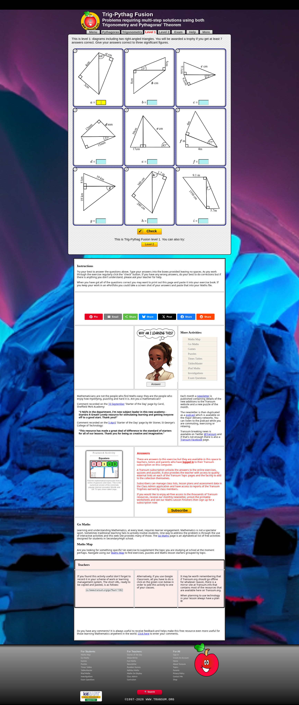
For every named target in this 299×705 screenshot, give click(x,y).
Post (169, 316)
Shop (175, 680)
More (206, 32)
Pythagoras (110, 32)
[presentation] (91, 102)
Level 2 (164, 32)
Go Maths (193, 344)
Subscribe (179, 510)
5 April (112, 422)
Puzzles (192, 353)
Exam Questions (197, 378)
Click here (143, 633)
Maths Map (194, 339)
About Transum (179, 664)
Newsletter (132, 664)
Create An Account (181, 658)
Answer (156, 384)
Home (175, 661)
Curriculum (131, 680)
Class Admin (132, 677)
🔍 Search (149, 692)
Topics (175, 667)
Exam (178, 32)
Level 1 (150, 32)
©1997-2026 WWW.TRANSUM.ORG (149, 699)
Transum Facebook (191, 439)
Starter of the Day (134, 655)
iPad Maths (194, 368)
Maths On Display (134, 674)
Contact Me (178, 677)
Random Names (134, 667)
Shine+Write (132, 658)
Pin (96, 316)
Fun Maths (131, 661)
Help (192, 32)
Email (115, 316)
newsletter (203, 396)
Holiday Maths (133, 670)
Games (192, 348)
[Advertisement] (149, 5)
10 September (116, 404)
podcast (190, 415)
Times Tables (195, 358)
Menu (93, 32)
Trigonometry (132, 32)
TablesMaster (195, 363)
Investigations (195, 373)
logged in (188, 462)
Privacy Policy (178, 674)
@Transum (210, 434)
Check (152, 231)
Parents (176, 670)
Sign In (176, 655)
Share (132, 316)
